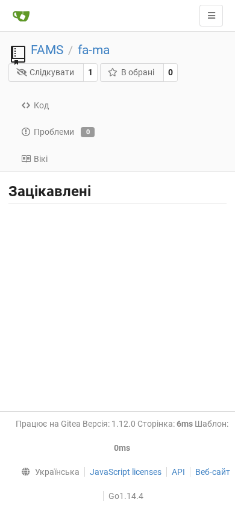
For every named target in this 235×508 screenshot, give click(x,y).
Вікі (41, 159)
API (178, 472)
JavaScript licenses (125, 472)
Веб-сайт (212, 472)
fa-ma (94, 50)
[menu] (48, 472)
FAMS (47, 50)
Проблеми (62, 132)
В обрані (137, 72)
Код (41, 105)
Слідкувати (52, 72)
